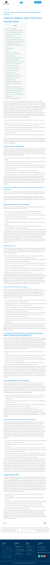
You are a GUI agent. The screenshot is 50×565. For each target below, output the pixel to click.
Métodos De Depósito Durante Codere (14, 81)
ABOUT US (29, 546)
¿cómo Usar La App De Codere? (12, 59)
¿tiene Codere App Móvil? (11, 28)
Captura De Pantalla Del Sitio (12, 52)
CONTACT (29, 553)
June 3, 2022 (6, 9)
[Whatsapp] (39, 556)
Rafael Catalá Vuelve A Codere (12, 65)
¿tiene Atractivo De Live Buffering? (13, 66)
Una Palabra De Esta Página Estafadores (14, 57)
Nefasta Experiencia (10, 35)
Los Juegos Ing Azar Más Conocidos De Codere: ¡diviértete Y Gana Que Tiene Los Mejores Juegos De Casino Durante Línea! (15, 88)
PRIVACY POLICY (19, 553)
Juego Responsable (10, 48)
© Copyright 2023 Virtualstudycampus (25, 563)
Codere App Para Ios (10, 72)
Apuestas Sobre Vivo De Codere (13, 34)
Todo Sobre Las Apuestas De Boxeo (13, 97)
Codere (7, 50)
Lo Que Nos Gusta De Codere (12, 68)
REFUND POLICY (19, 546)
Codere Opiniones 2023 (11, 79)
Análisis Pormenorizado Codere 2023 (14, 92)
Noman (6, 523)
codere (20, 387)
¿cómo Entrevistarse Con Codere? (13, 74)
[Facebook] (42, 556)
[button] (37, 2)
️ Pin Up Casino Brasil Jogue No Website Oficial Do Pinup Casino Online (37, 529)
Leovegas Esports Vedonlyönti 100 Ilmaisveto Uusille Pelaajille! (10, 529)
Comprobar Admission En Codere (13, 43)
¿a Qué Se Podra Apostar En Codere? (14, 37)
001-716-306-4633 (42, 549)
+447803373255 (42, 547)
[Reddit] (44, 556)
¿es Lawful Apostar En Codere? (12, 70)
